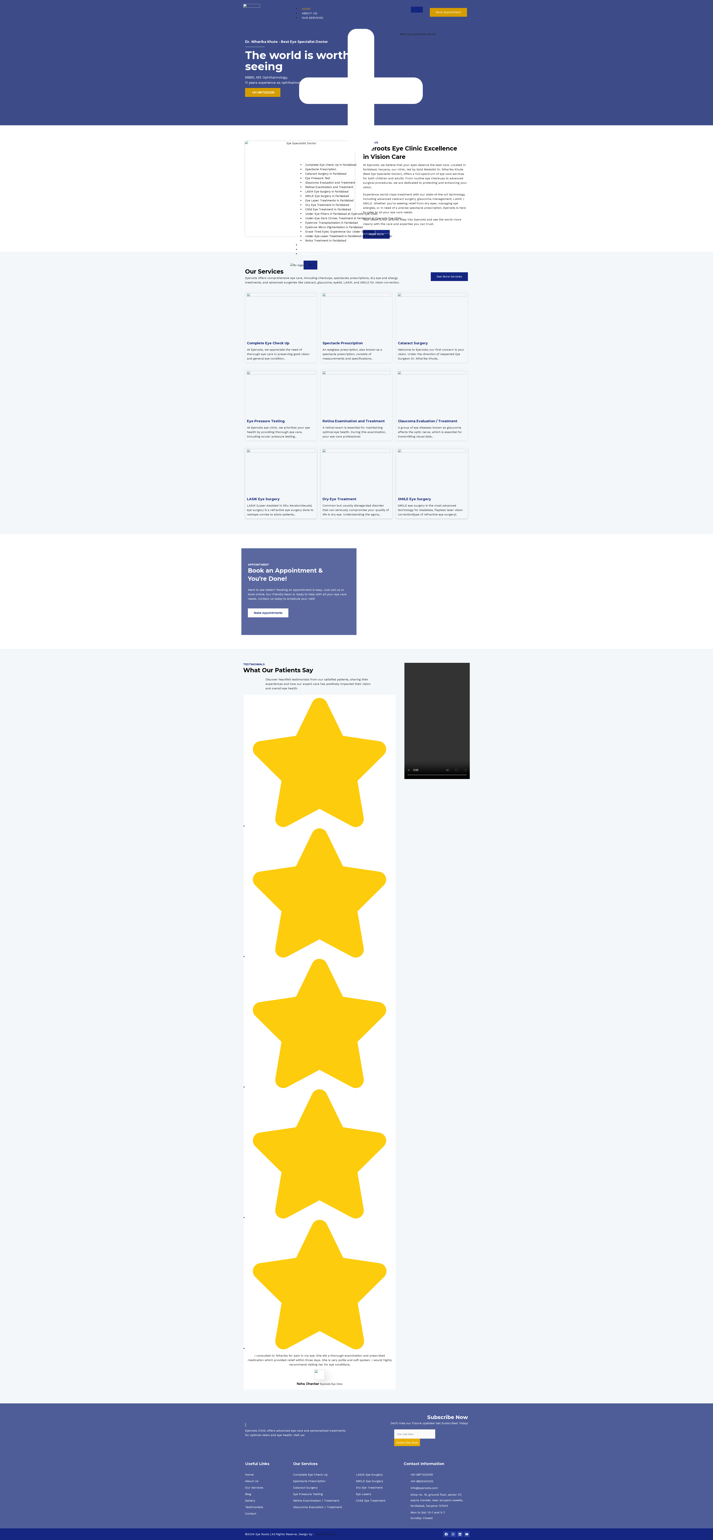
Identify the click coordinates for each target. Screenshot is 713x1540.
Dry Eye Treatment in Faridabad (327, 205)
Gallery (308, 249)
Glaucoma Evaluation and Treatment (330, 182)
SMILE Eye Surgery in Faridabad (327, 196)
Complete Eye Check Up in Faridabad (330, 164)
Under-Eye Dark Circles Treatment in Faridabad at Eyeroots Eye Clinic (353, 218)
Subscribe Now (407, 1442)
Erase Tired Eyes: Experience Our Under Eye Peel (339, 231)
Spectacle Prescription (320, 169)
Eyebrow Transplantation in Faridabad (331, 222)
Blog (306, 245)
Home (306, 9)
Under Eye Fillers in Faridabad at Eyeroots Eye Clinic (341, 213)
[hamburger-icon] (417, 10)
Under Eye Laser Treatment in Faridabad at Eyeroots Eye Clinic (348, 236)
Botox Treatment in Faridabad (325, 240)
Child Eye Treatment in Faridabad (328, 209)
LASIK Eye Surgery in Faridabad (326, 191)
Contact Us (311, 254)
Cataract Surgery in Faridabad (325, 173)
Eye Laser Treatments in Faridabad (329, 200)
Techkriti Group (325, 1534)
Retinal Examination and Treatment (329, 187)
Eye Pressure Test (317, 178)
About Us (309, 13)
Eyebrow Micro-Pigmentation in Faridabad (334, 227)
